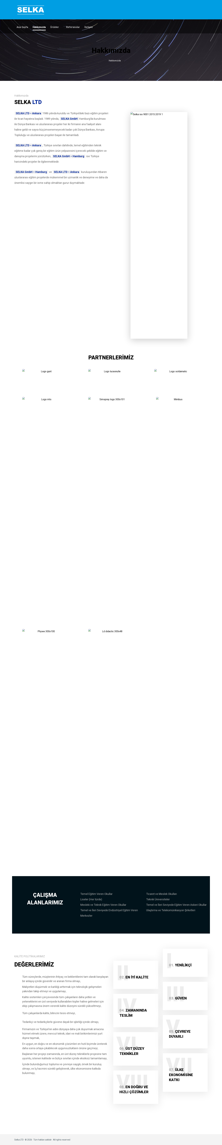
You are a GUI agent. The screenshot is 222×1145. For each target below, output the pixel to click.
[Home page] (102, 60)
